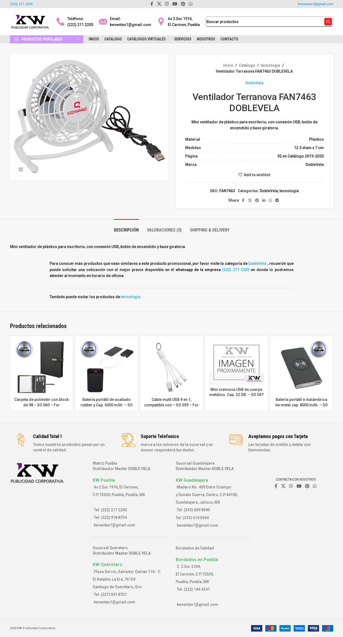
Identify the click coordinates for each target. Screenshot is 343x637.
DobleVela (254, 83)
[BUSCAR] (328, 21)
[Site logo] (30, 21)
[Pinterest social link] (257, 200)
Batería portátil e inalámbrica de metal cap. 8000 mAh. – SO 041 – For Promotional (301, 404)
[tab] (126, 227)
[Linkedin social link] (264, 200)
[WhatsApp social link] (270, 200)
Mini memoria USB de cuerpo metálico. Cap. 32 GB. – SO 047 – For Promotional (236, 394)
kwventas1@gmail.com (315, 4)
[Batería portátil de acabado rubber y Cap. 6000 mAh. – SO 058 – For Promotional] (106, 367)
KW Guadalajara (192, 480)
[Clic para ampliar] (21, 169)
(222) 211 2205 (21, 4)
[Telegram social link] (277, 200)
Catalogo (247, 65)
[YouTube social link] (299, 486)
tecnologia (270, 65)
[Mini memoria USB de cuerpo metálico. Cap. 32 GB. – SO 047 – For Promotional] (236, 362)
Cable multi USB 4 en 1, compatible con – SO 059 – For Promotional (171, 404)
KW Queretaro (107, 564)
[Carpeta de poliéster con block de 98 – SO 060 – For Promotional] (41, 367)
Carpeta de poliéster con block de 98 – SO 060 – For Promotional (41, 404)
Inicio (228, 65)
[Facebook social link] (243, 200)
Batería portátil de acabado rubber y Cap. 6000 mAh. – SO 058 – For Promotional (107, 404)
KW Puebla (104, 480)
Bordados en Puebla (197, 559)
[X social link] (250, 200)
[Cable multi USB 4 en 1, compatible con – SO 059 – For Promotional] (171, 367)
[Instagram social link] (291, 486)
